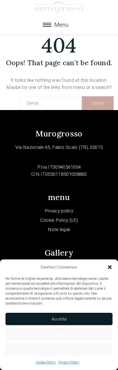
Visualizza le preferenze (59, 349)
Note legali (59, 229)
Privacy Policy (68, 362)
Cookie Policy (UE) (59, 220)
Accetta (59, 319)
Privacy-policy (59, 210)
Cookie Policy (46, 362)
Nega (59, 334)
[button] (110, 267)
